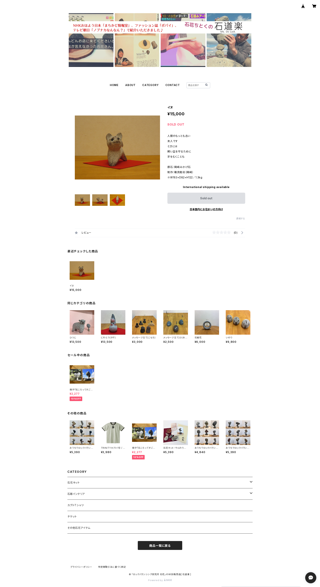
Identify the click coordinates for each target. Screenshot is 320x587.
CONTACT (172, 85)
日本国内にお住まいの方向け (206, 209)
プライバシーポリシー (81, 566)
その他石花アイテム (78, 527)
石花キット (73, 482)
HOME (114, 85)
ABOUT (130, 85)
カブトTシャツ (75, 505)
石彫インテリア (76, 493)
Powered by (156, 580)
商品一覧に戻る (160, 546)
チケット (72, 516)
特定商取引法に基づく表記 (112, 566)
